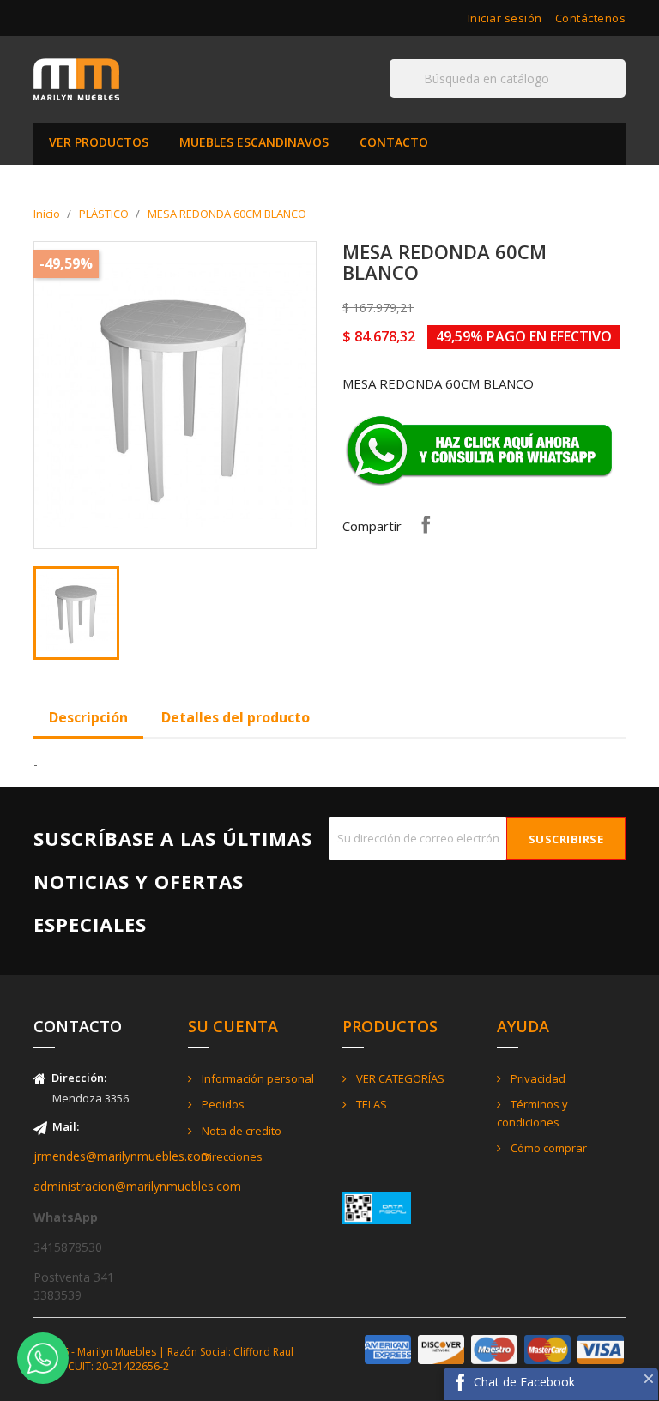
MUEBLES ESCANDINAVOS (254, 142)
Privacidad (536, 1078)
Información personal (256, 1078)
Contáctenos (590, 18)
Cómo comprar (547, 1148)
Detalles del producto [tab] (235, 717)
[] (619, 97)
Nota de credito (240, 1130)
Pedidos (222, 1104)
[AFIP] (376, 1207)
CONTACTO (394, 142)
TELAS (370, 1104)
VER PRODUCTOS (98, 142)
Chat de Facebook (524, 1382)
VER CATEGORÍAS (399, 1078)
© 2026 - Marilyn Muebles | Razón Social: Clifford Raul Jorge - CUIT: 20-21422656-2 (163, 1359)
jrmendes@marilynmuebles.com (122, 1156)
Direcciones (231, 1156)
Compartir (425, 524)
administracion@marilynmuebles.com (137, 1186)
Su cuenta (233, 1026)
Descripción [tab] (88, 717)
